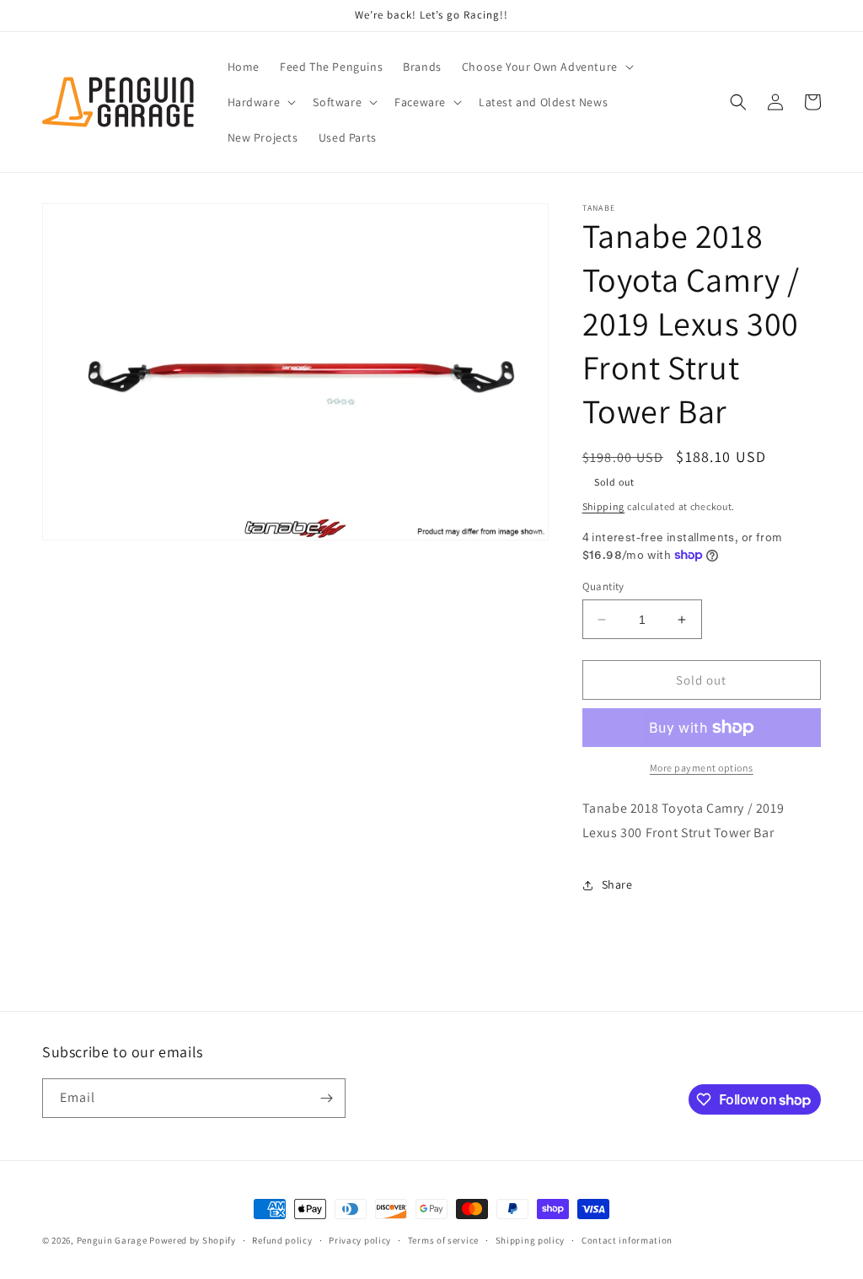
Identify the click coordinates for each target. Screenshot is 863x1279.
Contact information (627, 1240)
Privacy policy (360, 1240)
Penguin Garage (112, 1240)
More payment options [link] (701, 767)
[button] (546, 66)
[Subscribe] (326, 1098)
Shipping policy (531, 1240)
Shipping (603, 506)
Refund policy (282, 1240)
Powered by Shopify (192, 1240)
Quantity (603, 586)
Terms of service (443, 1240)
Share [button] (617, 884)
